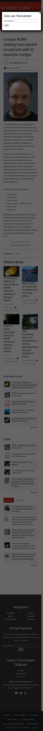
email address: (9, 21)
